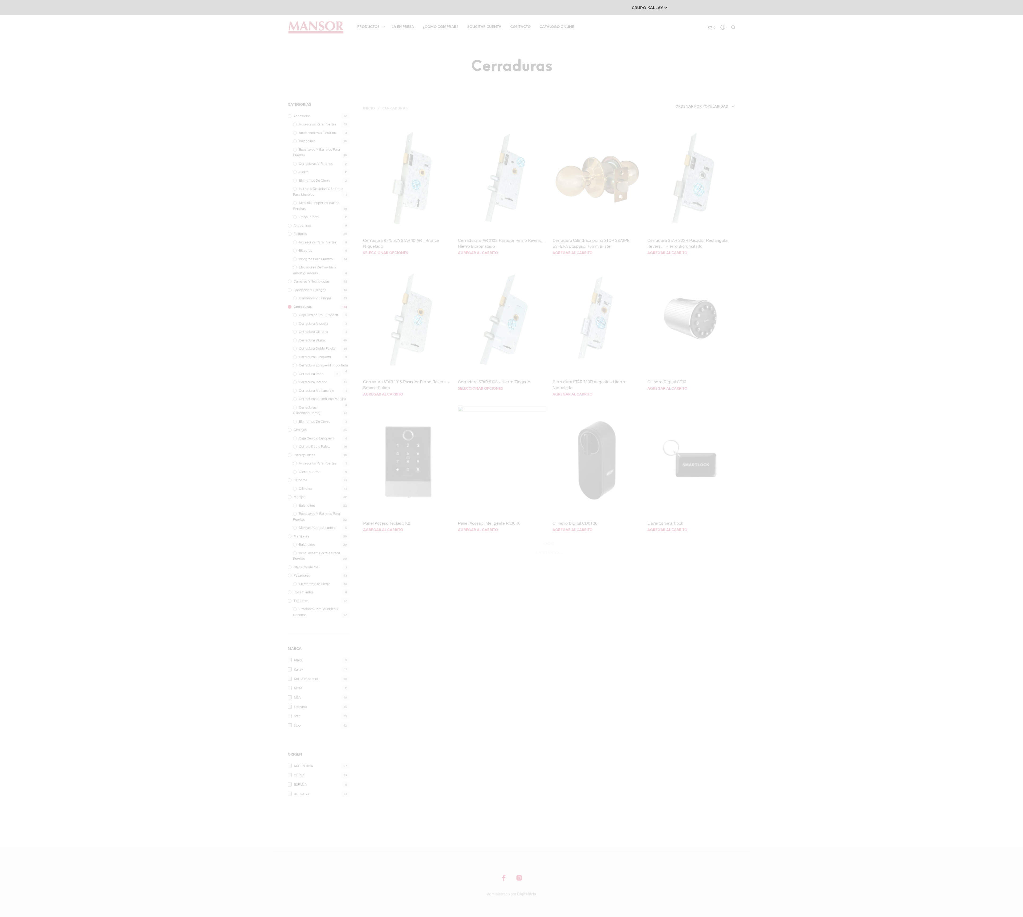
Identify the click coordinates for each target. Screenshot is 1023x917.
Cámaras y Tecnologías (312, 281)
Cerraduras (302, 306)
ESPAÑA (300, 784)
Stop (297, 725)
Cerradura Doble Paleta (317, 348)
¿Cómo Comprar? (440, 27)
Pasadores (302, 575)
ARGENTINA (303, 766)
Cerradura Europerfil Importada (323, 365)
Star (297, 716)
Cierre (303, 172)
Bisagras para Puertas (316, 259)
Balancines (307, 141)
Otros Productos (306, 567)
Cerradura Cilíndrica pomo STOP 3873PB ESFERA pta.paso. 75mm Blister (591, 243)
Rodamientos (304, 592)
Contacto (520, 27)
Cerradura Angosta (313, 323)
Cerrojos (300, 429)
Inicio (369, 108)
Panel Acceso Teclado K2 (386, 522)
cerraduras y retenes (316, 163)
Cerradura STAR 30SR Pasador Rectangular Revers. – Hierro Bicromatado (688, 243)
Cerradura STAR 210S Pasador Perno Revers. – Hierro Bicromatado (501, 243)
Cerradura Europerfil (315, 357)
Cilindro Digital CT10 (666, 381)
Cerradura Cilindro (313, 331)
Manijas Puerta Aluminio (317, 527)
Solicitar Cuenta (484, 27)
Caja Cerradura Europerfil (319, 315)
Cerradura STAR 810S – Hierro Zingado (494, 381)
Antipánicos (302, 225)
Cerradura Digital (312, 340)
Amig (298, 660)
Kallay (298, 669)
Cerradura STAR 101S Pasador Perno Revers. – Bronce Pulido (406, 384)
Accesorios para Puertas (317, 124)
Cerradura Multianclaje (316, 390)
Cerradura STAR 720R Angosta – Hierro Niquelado (589, 384)
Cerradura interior (313, 382)
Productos (368, 27)
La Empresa (403, 27)
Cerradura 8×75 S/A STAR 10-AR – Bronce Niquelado (401, 243)
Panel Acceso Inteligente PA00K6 (489, 522)
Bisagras (300, 233)
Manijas (299, 497)
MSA (297, 697)
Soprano (300, 706)
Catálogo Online (556, 27)
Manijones (301, 536)
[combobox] (698, 107)
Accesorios (302, 116)
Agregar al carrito (478, 253)
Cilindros (300, 480)
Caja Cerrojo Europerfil (316, 438)
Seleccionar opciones (385, 253)
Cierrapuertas (304, 455)
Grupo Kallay (648, 7)
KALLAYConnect (306, 678)
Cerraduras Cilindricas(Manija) (322, 399)
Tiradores (301, 600)
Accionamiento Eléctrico (317, 133)
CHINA (299, 775)
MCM (298, 688)
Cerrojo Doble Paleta (315, 446)
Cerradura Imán (311, 374)
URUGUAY (302, 794)
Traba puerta (309, 217)
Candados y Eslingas (310, 290)
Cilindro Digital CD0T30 (575, 522)
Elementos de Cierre (314, 180)
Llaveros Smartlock (665, 522)
